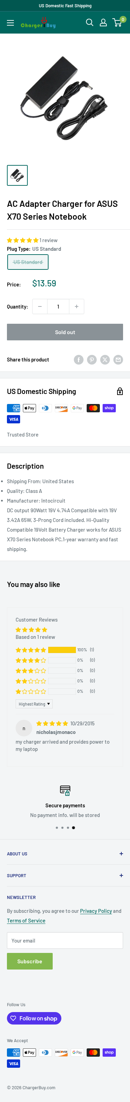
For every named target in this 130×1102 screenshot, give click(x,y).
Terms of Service (26, 920)
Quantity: (17, 306)
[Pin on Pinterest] (92, 359)
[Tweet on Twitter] (105, 359)
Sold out (65, 332)
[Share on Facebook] (79, 359)
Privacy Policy (96, 911)
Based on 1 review (35, 637)
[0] (117, 22)
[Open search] (90, 22)
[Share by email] (118, 359)
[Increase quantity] (76, 306)
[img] (52, 723)
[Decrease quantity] (40, 306)
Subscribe (29, 961)
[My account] (103, 22)
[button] (23, 240)
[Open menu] (10, 23)
